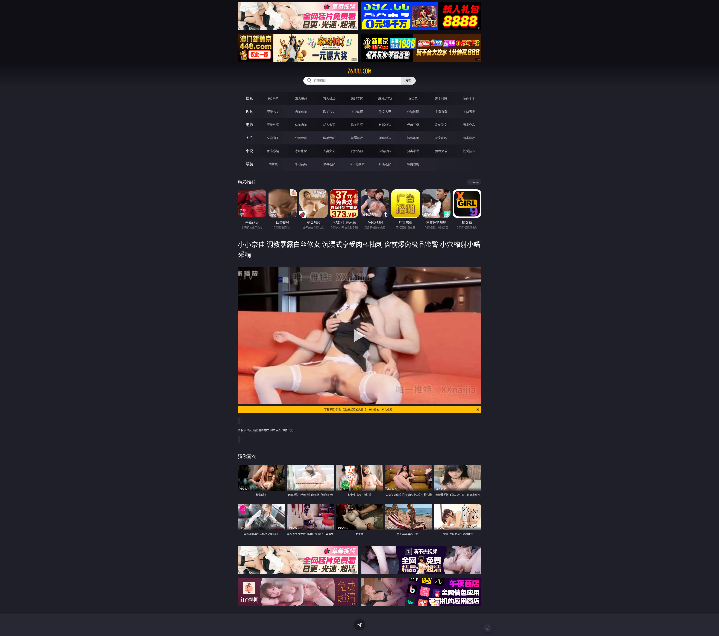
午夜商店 (301, 164)
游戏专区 (357, 99)
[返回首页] (487, 627)
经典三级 (413, 125)
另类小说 (413, 151)
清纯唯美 (413, 138)
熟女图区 (441, 138)
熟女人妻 (385, 112)
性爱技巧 (469, 151)
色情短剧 (413, 164)
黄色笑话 (441, 151)
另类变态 (469, 125)
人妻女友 (329, 151)
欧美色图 (329, 138)
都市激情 (273, 151)
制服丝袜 (385, 125)
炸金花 (413, 99)
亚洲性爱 (273, 125)
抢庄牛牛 (469, 99)
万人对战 (329, 99)
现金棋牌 (441, 99)
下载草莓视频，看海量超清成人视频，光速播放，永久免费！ (359, 409)
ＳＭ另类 (469, 112)
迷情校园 (385, 151)
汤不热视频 (357, 164)
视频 (249, 111)
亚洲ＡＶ (273, 112)
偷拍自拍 (301, 125)
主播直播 (441, 112)
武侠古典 (357, 151)
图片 (249, 137)
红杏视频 (385, 164)
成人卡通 (329, 125)
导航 (249, 164)
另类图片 (469, 138)
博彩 (249, 98)
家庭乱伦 (301, 151)
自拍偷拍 (301, 112)
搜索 (408, 81)
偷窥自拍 (273, 138)
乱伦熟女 (441, 125)
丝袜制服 (413, 112)
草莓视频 (329, 164)
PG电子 (273, 99)
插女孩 (273, 164)
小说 (249, 150)
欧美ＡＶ (329, 112)
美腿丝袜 (385, 138)
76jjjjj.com (360, 71)
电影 (249, 124)
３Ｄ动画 (357, 112)
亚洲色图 (301, 138)
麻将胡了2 (385, 99)
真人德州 (301, 99)
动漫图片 (357, 138)
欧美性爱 (357, 125)
